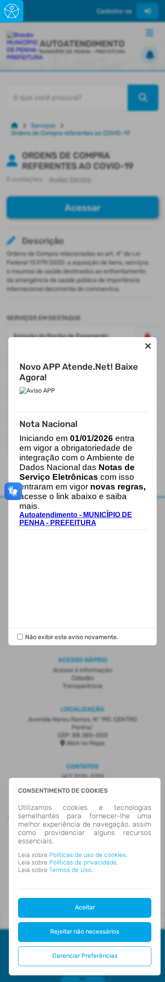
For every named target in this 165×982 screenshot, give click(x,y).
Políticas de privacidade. (83, 862)
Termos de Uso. (71, 870)
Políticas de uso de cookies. (88, 855)
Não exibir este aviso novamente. (71, 637)
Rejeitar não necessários (84, 931)
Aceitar (85, 907)
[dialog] (85, 876)
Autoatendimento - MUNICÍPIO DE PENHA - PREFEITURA (75, 518)
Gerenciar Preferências (84, 956)
